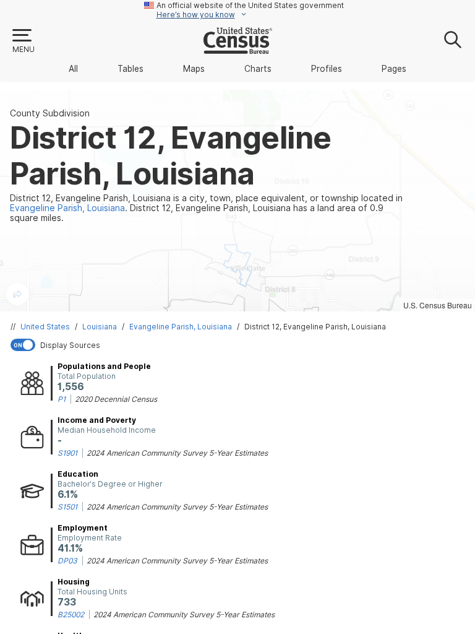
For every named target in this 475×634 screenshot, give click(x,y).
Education (78, 474)
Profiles (326, 69)
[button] (22, 41)
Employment (83, 527)
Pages (394, 69)
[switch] (240, 345)
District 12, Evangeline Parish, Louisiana (315, 326)
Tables (130, 69)
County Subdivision (50, 113)
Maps (194, 69)
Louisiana (99, 326)
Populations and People (104, 366)
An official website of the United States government (250, 5)
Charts (258, 69)
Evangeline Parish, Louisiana (180, 326)
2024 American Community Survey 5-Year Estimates (177, 453)
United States (45, 326)
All (73, 69)
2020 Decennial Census (116, 399)
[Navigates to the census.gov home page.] (237, 49)
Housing (74, 581)
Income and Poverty (97, 420)
